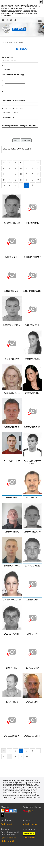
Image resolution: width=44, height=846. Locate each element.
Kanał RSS (2, 810)
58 (15, 757)
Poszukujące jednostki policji (12, 109)
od (3, 80)
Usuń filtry (26, 140)
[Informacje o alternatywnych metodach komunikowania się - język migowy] (11, 20)
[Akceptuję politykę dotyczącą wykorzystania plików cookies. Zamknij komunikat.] (41, 2)
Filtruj (16, 140)
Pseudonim (6, 92)
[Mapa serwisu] (7, 20)
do (3, 86)
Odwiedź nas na (7, 810)
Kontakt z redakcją (6, 824)
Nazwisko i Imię (7, 57)
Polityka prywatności (7, 841)
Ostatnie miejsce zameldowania (13, 100)
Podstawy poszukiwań (10, 117)
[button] (40, 20)
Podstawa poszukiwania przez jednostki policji (19, 126)
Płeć (3, 65)
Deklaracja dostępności (30, 824)
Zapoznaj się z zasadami (8, 838)
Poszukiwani (18, 42)
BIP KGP (31, 811)
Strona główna (6, 42)
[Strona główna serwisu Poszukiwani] (3, 20)
